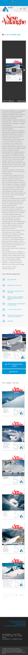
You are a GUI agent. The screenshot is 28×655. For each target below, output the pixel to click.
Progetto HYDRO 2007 (15, 285)
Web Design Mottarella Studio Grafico (12, 651)
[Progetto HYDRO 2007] (3, 285)
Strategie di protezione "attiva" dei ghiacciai (15, 315)
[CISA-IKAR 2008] (3, 279)
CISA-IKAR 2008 (12, 279)
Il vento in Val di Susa (14, 309)
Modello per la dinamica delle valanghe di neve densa (15, 298)
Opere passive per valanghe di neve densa (16, 304)
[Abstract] (3, 321)
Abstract (10, 321)
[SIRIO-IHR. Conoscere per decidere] (3, 291)
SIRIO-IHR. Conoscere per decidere (15, 291)
